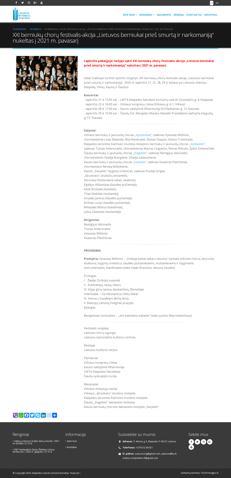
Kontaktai (194, 14)
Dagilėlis (140, 153)
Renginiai (146, 14)
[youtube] (41, 2)
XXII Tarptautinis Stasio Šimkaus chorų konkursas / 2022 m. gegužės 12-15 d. (34, 450)
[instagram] (29, 2)
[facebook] (16, 2)
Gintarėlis (196, 144)
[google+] (35, 2)
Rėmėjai (179, 14)
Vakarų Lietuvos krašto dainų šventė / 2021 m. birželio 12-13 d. (36, 442)
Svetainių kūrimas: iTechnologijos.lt (199, 472)
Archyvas (210, 14)
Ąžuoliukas (143, 135)
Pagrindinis (19, 29)
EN (217, 3)
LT (211, 3)
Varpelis (139, 162)
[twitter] (22, 2)
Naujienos (164, 14)
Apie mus (129, 14)
